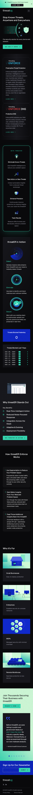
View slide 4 (16, 756)
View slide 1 (9, 756)
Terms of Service (18, 792)
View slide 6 (21, 756)
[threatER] (8, 780)
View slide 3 (14, 756)
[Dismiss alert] (31, 4)
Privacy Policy (6, 792)
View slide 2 (11, 756)
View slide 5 (19, 756)
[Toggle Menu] (28, 10)
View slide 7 (23, 756)
